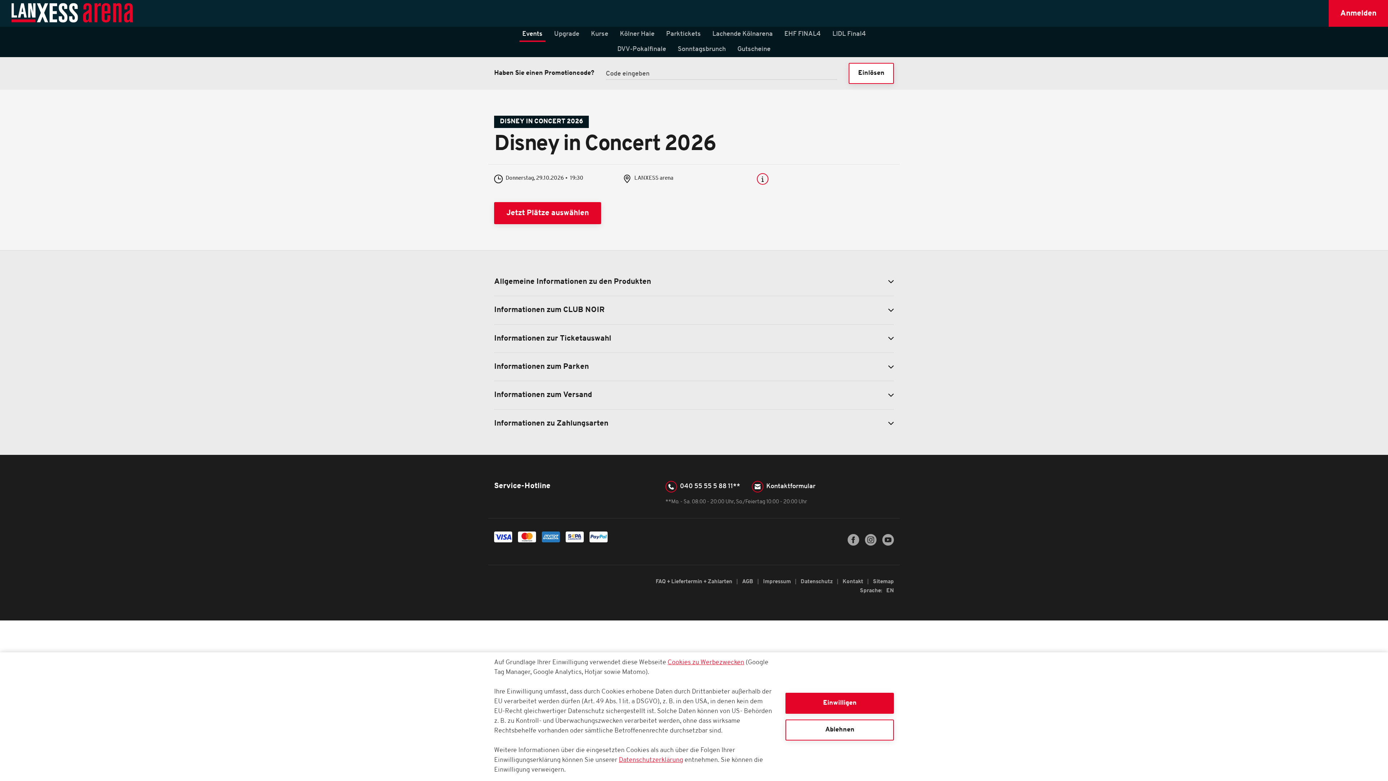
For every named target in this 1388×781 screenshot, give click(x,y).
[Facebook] (853, 544)
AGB (748, 582)
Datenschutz (817, 582)
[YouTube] (888, 544)
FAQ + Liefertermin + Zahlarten (694, 582)
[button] (1358, 13)
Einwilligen (840, 703)
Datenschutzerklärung (651, 760)
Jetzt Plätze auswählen (547, 213)
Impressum (777, 582)
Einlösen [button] (871, 73)
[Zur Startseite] (72, 13)
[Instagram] (871, 544)
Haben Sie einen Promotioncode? (544, 73)
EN (890, 591)
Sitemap (883, 582)
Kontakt (853, 582)
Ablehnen (839, 729)
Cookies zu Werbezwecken (706, 663)
